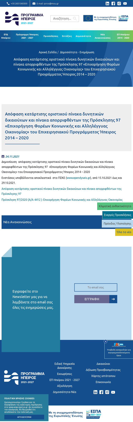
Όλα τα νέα (124, 232)
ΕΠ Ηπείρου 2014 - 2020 (123, 36)
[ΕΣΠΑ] (105, 19)
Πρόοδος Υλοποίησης (117, 223)
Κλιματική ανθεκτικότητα (115, 206)
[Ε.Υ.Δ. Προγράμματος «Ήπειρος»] (24, 383)
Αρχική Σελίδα (48, 52)
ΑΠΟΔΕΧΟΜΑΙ (24, 417)
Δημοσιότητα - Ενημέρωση (77, 52)
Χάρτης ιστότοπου (103, 375)
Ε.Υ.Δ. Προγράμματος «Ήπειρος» (24, 18)
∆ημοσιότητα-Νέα (64, 391)
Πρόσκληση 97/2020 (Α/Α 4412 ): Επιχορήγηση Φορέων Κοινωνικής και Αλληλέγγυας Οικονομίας (62, 199)
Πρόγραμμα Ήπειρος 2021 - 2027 (27, 36)
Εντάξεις (67, 36)
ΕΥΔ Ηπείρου (5, 36)
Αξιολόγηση (64, 385)
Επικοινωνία (103, 382)
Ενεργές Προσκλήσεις (117, 214)
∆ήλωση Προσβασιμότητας (103, 369)
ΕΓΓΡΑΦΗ (92, 299)
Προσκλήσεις (50, 36)
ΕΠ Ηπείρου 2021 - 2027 (65, 379)
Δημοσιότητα (83, 36)
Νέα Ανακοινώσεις (102, 36)
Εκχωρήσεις (64, 373)
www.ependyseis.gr (78, 177)
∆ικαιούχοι (103, 363)
